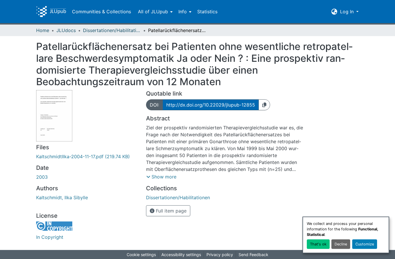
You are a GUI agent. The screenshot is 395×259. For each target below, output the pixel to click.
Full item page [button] (170, 211)
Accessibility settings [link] (181, 254)
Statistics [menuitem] (207, 11)
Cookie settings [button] (141, 254)
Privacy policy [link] (219, 254)
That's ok (318, 244)
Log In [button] (347, 11)
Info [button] (182, 11)
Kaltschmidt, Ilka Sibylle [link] (62, 197)
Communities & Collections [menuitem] (101, 11)
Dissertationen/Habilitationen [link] (112, 30)
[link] (87, 156)
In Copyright (49, 237)
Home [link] (42, 30)
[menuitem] (155, 11)
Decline (341, 244)
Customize (364, 244)
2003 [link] (42, 177)
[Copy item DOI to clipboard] (264, 104)
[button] (51, 11)
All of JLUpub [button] (153, 11)
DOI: (154, 105)
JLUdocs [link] (66, 30)
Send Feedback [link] (253, 254)
